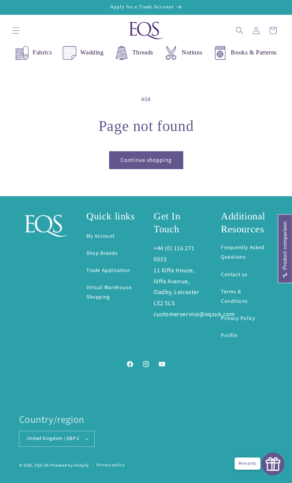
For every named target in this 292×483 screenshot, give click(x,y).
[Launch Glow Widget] (273, 464)
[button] (16, 30)
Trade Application (108, 270)
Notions (192, 52)
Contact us (234, 274)
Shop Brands (102, 253)
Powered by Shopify (69, 465)
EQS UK (42, 465)
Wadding (91, 52)
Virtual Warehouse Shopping (109, 292)
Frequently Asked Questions (243, 252)
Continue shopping (146, 160)
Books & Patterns (254, 52)
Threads (142, 52)
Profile (229, 335)
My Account (100, 236)
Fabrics (42, 52)
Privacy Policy (238, 318)
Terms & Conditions (234, 296)
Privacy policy (111, 465)
